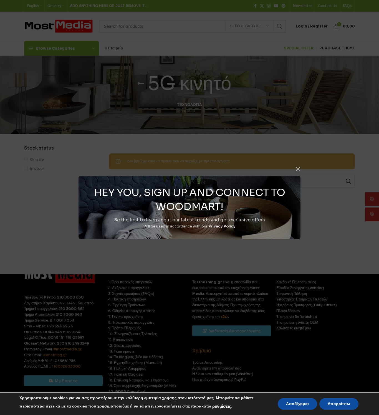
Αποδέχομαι (297, 403)
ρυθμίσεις (221, 406)
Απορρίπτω (339, 403)
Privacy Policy (222, 226)
